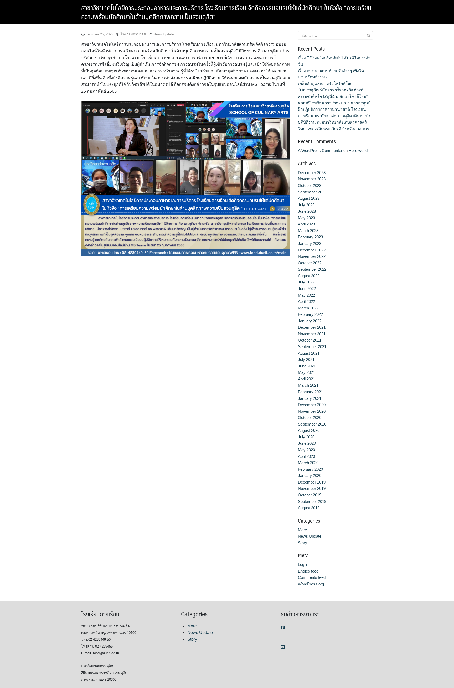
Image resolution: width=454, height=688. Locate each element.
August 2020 (308, 430)
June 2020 (307, 443)
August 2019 (308, 508)
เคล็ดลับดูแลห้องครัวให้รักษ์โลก (325, 83)
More (302, 530)
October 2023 (309, 185)
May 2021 (306, 372)
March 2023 (308, 230)
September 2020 (312, 424)
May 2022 (306, 295)
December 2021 (312, 327)
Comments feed (312, 577)
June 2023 (307, 211)
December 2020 (312, 404)
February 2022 (310, 314)
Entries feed (308, 571)
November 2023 (312, 179)
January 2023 (309, 243)
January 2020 (309, 475)
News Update (163, 34)
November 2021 (312, 334)
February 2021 (310, 392)
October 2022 (309, 263)
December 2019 (312, 482)
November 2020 (312, 411)
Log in (303, 564)
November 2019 (312, 488)
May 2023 (306, 218)
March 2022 (308, 308)
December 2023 (312, 172)
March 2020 (308, 462)
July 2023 (306, 205)
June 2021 (307, 366)
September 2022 (312, 269)
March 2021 (308, 385)
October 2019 (309, 495)
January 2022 (309, 321)
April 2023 (306, 224)
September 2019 (312, 501)
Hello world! (359, 150)
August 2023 (308, 198)
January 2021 (309, 398)
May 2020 (306, 450)
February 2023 (310, 237)
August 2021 (308, 353)
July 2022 (306, 282)
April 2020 (306, 456)
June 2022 (307, 288)
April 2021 (306, 379)
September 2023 (312, 192)
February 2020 (310, 469)
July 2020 (306, 437)
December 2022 (312, 250)
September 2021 (312, 346)
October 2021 (309, 340)
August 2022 (308, 276)
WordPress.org (311, 584)
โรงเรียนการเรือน (133, 34)
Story (302, 542)
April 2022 (306, 301)
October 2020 (309, 417)
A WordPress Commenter (320, 150)
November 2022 (312, 256)
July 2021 (306, 359)
